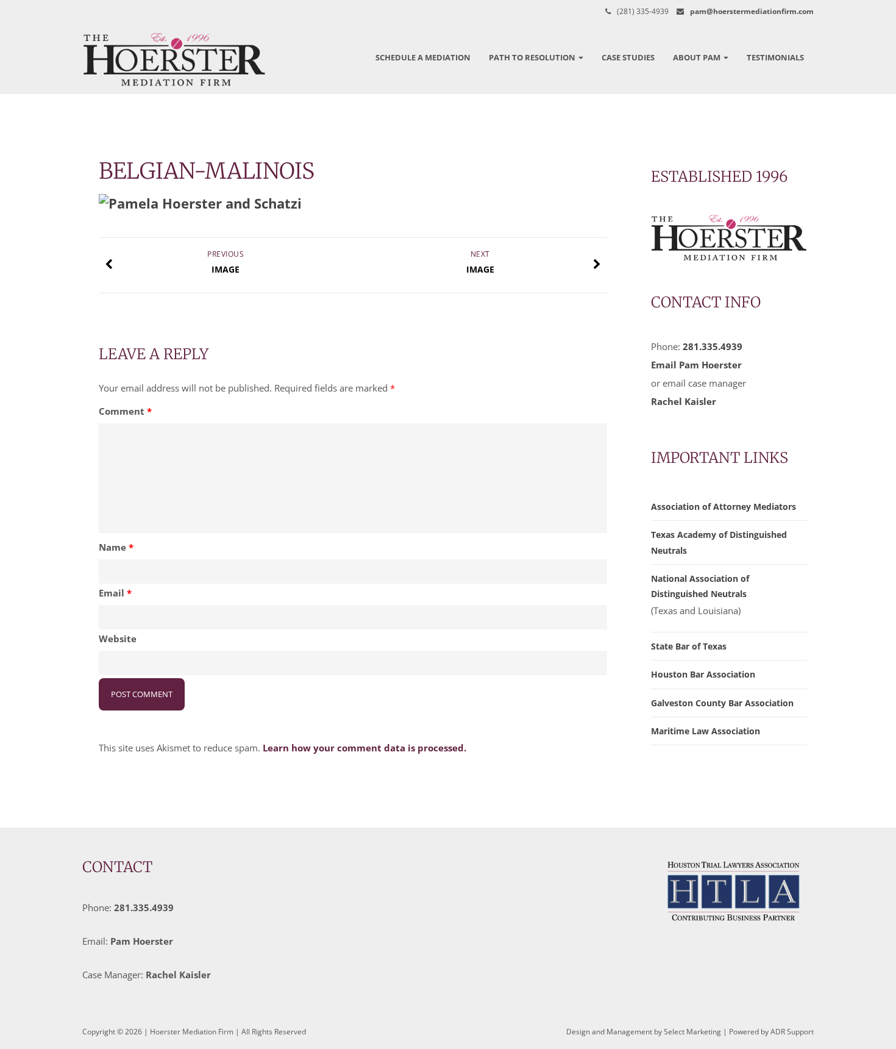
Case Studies (628, 57)
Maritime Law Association (705, 731)
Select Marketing (692, 1031)
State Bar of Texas (689, 646)
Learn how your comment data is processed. (364, 748)
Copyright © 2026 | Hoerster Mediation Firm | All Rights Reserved (194, 1031)
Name (116, 547)
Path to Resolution (533, 57)
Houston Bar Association (703, 674)
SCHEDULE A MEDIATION (423, 57)
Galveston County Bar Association (722, 703)
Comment (125, 411)
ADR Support (792, 1031)
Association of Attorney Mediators (723, 506)
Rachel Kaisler (683, 401)
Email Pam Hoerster (696, 365)
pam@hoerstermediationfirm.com (752, 11)
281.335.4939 (712, 346)
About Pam (697, 57)
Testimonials (775, 57)
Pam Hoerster (141, 941)
